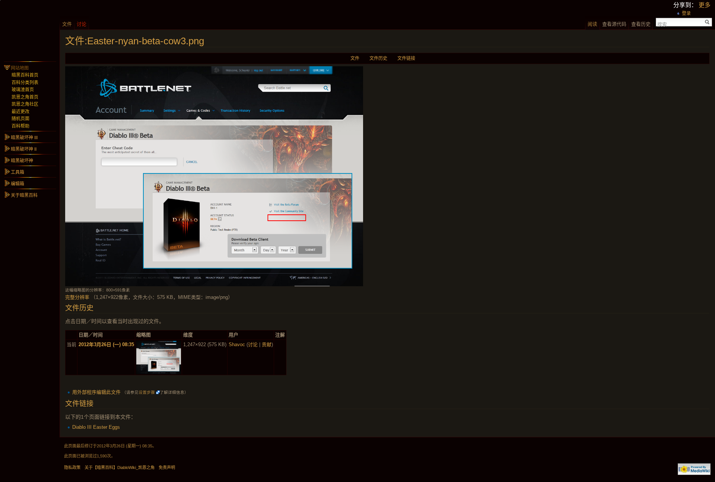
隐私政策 (72, 467)
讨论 (253, 344)
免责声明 (167, 467)
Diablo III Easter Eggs (96, 427)
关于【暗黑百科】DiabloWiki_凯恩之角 (120, 467)
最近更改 (20, 111)
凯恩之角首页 (25, 97)
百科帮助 (20, 126)
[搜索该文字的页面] (707, 22)
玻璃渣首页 (23, 89)
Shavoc (237, 344)
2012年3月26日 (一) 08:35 (106, 344)
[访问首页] (30, 30)
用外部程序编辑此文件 (96, 392)
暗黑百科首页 (25, 75)
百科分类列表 (25, 82)
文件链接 (406, 58)
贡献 (266, 344)
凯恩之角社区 (25, 104)
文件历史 (378, 58)
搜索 (662, 24)
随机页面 (20, 118)
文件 (354, 58)
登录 (686, 13)
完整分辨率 (77, 297)
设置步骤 (147, 392)
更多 (705, 5)
